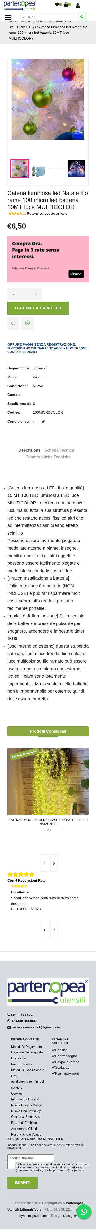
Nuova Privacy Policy (26, 1105)
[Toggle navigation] (8, 17)
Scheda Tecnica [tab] (59, 450)
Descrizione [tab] (29, 450)
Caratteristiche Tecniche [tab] (48, 457)
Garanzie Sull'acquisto (27, 1052)
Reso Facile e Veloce (26, 1134)
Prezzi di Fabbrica (24, 1123)
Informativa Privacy (25, 1099)
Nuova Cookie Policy (26, 1111)
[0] (57, 5)
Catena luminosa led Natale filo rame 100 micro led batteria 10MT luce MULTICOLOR (48, 33)
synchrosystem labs (33, 1216)
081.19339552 (22, 1015)
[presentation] (44, 863)
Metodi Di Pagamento (26, 1047)
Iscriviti (22, 1183)
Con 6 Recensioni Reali (27, 880)
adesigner (70, 1216)
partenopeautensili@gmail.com (36, 1027)
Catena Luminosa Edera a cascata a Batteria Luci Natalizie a (48, 822)
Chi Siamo (18, 1058)
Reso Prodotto (21, 1064)
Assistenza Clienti (24, 1129)
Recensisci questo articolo (47, 213)
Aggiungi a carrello (38, 308)
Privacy (69, 1164)
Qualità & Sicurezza (25, 1117)
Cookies (17, 1093)
